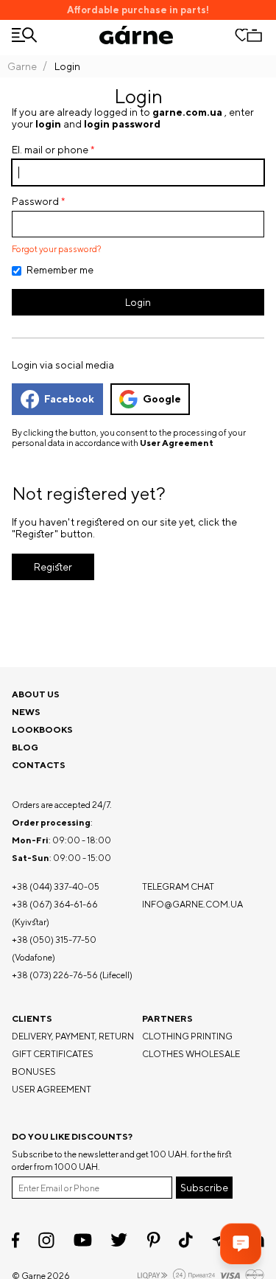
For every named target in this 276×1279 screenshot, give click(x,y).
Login (138, 302)
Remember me (59, 270)
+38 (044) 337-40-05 (55, 886)
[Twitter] (118, 1240)
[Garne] (136, 35)
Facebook (69, 399)
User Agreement (176, 443)
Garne (22, 66)
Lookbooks (42, 729)
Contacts (39, 764)
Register (53, 567)
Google (162, 399)
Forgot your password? (56, 249)
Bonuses (34, 1071)
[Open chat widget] (240, 1243)
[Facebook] (16, 1240)
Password (35, 201)
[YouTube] (83, 1240)
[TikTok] (186, 1240)
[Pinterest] (153, 1240)
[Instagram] (46, 1240)
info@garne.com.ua (192, 904)
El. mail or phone (50, 150)
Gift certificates (52, 1053)
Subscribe (204, 1187)
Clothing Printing (187, 1036)
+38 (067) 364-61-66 (55, 904)
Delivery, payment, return (73, 1036)
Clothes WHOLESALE (191, 1053)
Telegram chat (178, 886)
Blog (25, 747)
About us (36, 694)
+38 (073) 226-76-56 (55, 974)
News (26, 711)
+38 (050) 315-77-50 (54, 939)
